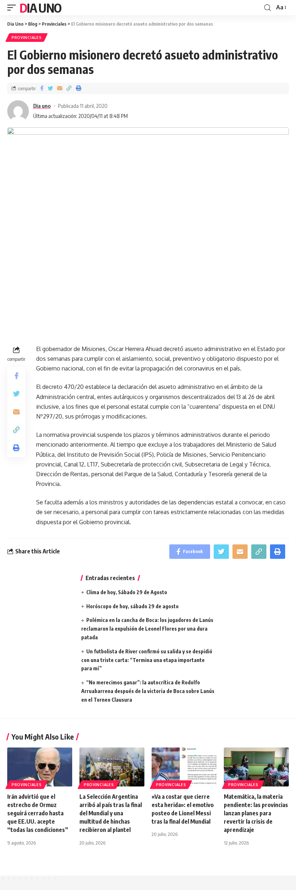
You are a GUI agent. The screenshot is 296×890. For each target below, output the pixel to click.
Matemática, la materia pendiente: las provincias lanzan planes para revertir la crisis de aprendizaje (256, 813)
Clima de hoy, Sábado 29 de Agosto (126, 592)
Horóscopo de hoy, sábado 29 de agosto (132, 606)
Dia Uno (40, 7)
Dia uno (42, 105)
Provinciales (27, 37)
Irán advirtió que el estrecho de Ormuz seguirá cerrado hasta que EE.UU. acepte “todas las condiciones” (37, 813)
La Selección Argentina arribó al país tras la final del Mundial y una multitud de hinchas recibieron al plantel (110, 813)
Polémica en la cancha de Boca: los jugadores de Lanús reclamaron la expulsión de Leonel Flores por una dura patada (147, 628)
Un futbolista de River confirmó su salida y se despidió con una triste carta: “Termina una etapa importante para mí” (146, 660)
